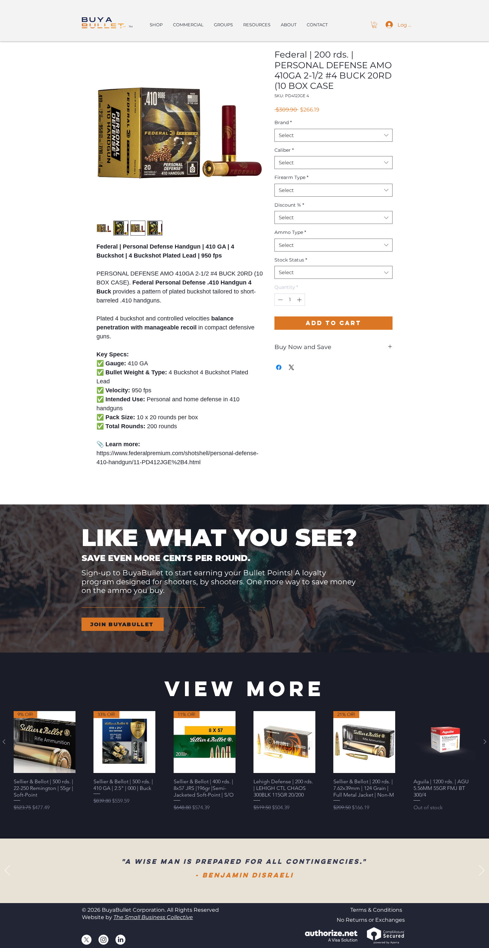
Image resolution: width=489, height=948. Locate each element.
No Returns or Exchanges (371, 920)
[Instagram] (103, 940)
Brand (283, 122)
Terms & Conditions (376, 910)
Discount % (289, 205)
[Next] (481, 870)
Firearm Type (291, 177)
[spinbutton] (290, 299)
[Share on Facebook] (279, 367)
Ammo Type (290, 232)
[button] (374, 25)
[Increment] (300, 299)
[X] (86, 940)
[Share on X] (291, 367)
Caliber (284, 150)
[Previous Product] (4, 742)
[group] (244, 765)
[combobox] (333, 135)
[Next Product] (485, 742)
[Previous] (7, 870)
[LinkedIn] (120, 940)
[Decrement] (279, 299)
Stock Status (290, 260)
